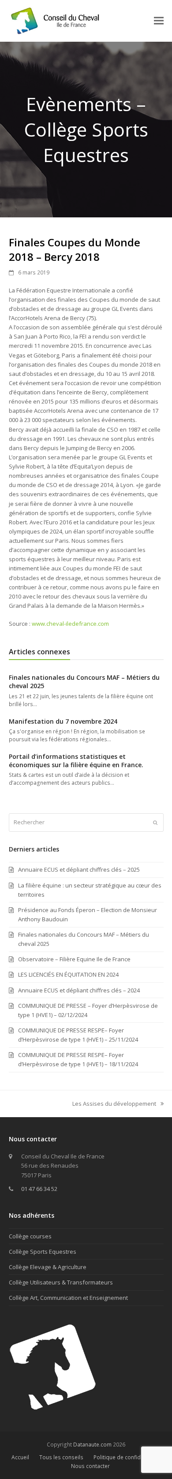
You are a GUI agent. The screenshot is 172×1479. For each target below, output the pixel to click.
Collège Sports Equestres (42, 1251)
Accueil (20, 1457)
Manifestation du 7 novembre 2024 (63, 721)
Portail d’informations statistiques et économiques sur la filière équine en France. (76, 760)
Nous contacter (90, 1466)
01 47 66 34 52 (39, 1189)
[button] (159, 21)
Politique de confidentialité (127, 1457)
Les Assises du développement (114, 1104)
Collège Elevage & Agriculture (47, 1267)
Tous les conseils (61, 1457)
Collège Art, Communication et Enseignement (68, 1298)
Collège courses (30, 1236)
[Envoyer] (155, 822)
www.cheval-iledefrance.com (70, 624)
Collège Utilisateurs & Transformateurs (61, 1282)
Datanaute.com (92, 1444)
